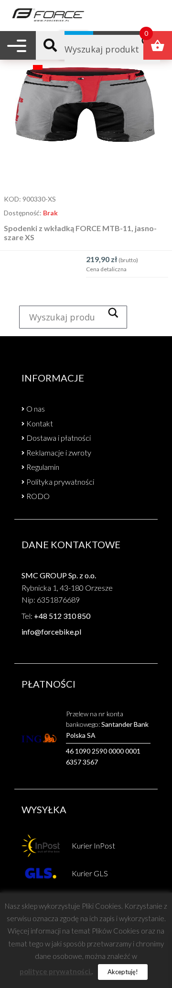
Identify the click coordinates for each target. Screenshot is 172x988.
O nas (35, 408)
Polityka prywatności (60, 481)
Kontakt (39, 423)
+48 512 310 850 (62, 615)
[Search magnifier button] (116, 312)
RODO (38, 495)
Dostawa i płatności (58, 437)
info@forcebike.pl (51, 631)
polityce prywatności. (56, 971)
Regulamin (42, 466)
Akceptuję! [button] (123, 972)
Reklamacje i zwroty (58, 452)
